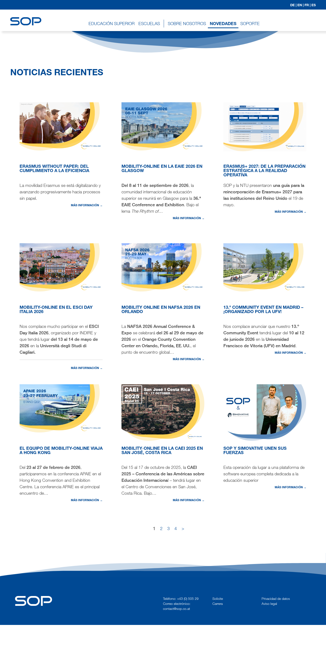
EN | (300, 5)
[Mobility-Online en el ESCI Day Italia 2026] (61, 267)
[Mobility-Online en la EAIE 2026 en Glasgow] (163, 126)
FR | (307, 5)
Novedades (223, 23)
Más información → (87, 205)
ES (313, 5)
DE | (293, 5)
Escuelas (149, 23)
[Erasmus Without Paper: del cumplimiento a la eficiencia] (61, 126)
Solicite (217, 598)
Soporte (250, 23)
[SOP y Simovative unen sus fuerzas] (264, 412)
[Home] (25, 17)
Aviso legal (269, 604)
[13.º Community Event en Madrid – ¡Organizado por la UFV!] (264, 267)
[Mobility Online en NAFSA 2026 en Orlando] (163, 267)
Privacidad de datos (276, 598)
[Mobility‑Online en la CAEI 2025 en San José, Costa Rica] (163, 412)
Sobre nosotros (187, 23)
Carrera (217, 604)
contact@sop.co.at (176, 609)
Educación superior (112, 23)
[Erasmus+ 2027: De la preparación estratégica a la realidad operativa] (264, 126)
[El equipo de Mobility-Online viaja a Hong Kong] (61, 408)
